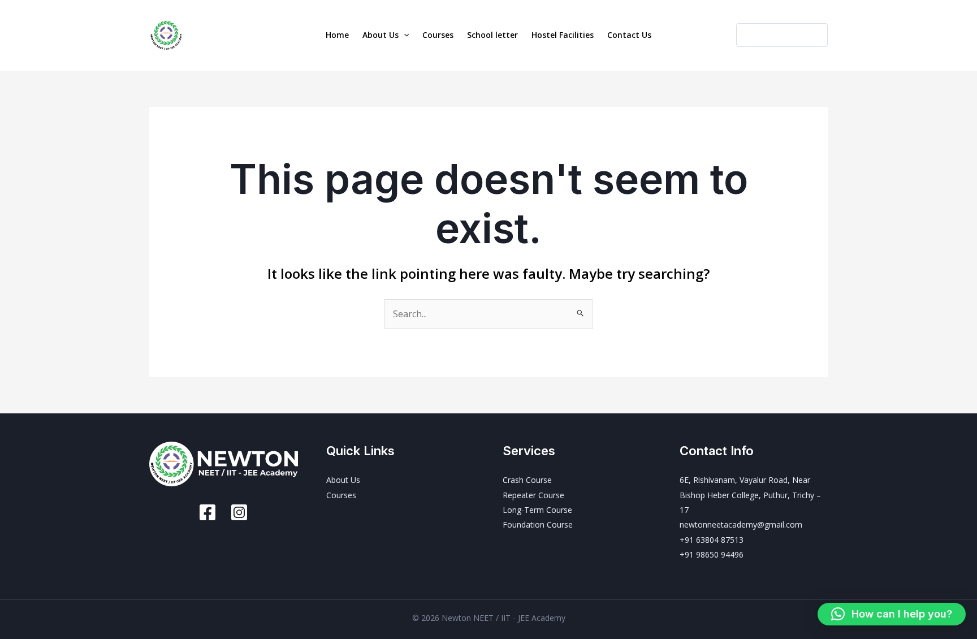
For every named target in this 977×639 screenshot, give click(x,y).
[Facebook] (207, 512)
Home (337, 34)
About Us (380, 34)
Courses (437, 34)
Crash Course (527, 479)
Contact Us (629, 34)
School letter (492, 34)
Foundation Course (538, 524)
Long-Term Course (537, 509)
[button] (404, 35)
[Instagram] (239, 512)
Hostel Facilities (562, 34)
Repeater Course (533, 495)
